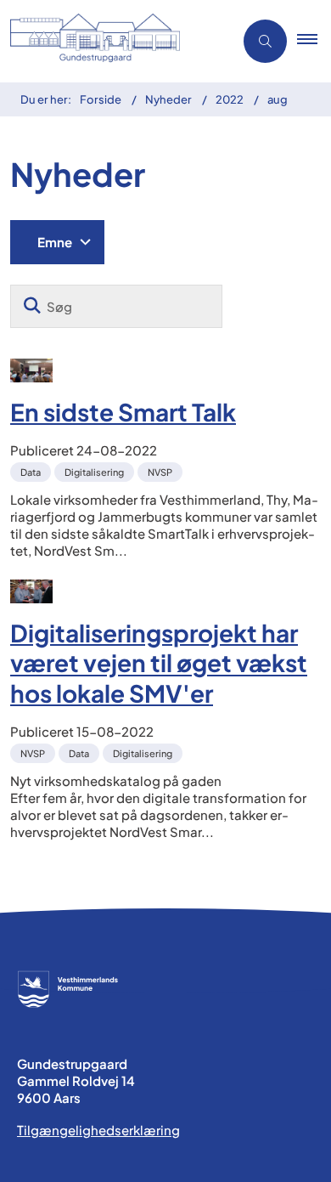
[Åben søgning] (265, 41)
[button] (314, 41)
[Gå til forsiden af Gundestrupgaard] (111, 41)
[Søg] (31, 306)
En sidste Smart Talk (123, 412)
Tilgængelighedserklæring (98, 1130)
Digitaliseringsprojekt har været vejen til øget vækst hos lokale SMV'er (158, 663)
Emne (54, 242)
